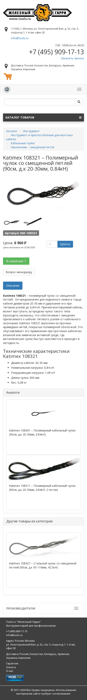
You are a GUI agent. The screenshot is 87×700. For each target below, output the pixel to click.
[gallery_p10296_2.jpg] (32, 222)
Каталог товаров (19, 117)
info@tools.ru (20, 38)
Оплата (11, 667)
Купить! (65, 244)
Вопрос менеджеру (19, 272)
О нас (9, 671)
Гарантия (12, 663)
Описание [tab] (12, 285)
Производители (20, 608)
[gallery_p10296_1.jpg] (12, 222)
